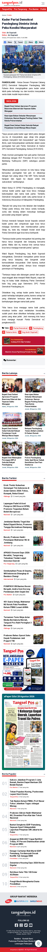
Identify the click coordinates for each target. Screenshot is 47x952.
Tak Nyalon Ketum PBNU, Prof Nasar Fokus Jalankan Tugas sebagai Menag (27, 803)
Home (4, 15)
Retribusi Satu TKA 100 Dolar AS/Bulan (23, 873)
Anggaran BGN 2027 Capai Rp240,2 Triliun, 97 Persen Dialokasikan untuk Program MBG (27, 841)
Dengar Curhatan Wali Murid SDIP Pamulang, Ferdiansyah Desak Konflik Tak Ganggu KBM (25, 853)
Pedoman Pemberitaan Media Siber (23, 941)
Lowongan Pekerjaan (23, 944)
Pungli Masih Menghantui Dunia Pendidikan (24, 882)
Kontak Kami (27, 939)
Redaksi (17, 939)
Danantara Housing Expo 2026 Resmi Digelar (27, 864)
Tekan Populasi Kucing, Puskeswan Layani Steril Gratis (26, 793)
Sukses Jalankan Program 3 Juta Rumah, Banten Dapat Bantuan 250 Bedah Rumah (26, 782)
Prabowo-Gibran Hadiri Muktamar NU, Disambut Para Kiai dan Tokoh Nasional (26, 815)
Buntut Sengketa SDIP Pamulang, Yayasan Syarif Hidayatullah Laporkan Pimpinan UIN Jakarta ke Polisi (26, 828)
